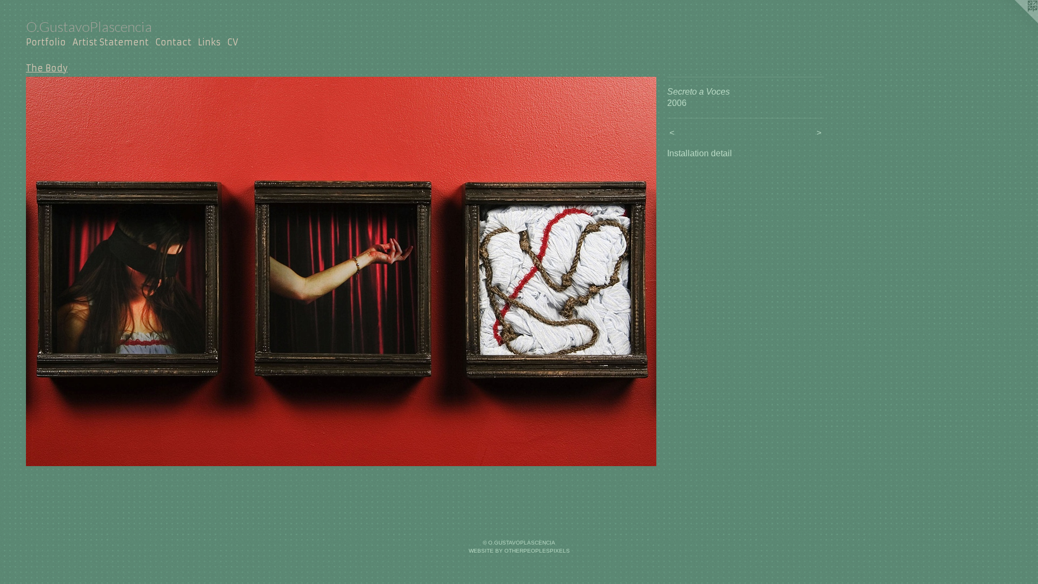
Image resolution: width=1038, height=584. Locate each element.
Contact (173, 42)
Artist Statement (110, 42)
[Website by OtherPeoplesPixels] (1016, 21)
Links (209, 42)
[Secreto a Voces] (341, 271)
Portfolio (46, 42)
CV (232, 42)
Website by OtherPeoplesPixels (519, 551)
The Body (47, 68)
